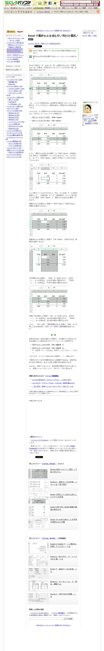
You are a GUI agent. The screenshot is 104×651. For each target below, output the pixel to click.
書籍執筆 (88, 123)
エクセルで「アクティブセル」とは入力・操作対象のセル (53, 383)
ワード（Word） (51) (15, 91)
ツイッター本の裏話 (13, 61)
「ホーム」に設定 (14, 40)
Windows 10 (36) (14, 115)
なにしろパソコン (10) (14, 157)
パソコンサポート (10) (14, 148)
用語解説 (47, 8)
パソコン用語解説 (51, 376)
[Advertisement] (52, 21)
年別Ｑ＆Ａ (9, 66)
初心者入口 (14, 8)
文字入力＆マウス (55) (16, 126)
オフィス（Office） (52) (14, 86)
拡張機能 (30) (13, 82)
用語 (89, 35)
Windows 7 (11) (13, 119)
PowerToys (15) (14, 128)
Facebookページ (35, 448)
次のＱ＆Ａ (66, 30)
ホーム (6, 8)
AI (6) (8, 95)
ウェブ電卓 (74, 8)
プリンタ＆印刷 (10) (15, 146)
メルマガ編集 (92, 120)
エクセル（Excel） (44, 12)
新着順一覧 (58, 30)
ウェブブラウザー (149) (14, 79)
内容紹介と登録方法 (14, 47)
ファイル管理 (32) (14, 124)
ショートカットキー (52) (16, 122)
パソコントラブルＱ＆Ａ (18, 11)
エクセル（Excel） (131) (16, 88)
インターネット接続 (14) (15, 106)
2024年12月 (53, 43)
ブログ (90, 8)
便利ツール (65, 8)
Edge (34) (12, 84)
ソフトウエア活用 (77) (14, 130)
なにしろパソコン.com (13, 35)
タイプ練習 (82, 8)
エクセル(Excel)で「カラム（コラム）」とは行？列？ (51, 380)
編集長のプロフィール (90, 102)
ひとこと (22, 8)
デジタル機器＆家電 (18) (15, 135)
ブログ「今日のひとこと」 (15, 55)
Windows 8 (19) (14, 117)
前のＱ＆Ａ (40, 30)
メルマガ (29, 8)
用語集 (95, 8)
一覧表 (94, 35)
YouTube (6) (12, 102)
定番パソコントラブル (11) (15, 150)
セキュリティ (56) (13, 108)
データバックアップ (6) (14, 133)
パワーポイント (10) (15, 93)
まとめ (84, 35)
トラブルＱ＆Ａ (38, 8)
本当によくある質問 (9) (16, 152)
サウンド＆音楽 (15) (15, 143)
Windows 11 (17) (14, 113)
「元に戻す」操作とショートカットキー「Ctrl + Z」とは (52, 386)
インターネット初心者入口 (15, 42)
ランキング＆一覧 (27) (14, 154)
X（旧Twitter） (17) (15, 104)
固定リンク (44, 43)
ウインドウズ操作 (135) (14, 111)
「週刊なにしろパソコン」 (15, 45)
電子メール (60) (14, 99)
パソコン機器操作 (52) (14, 141)
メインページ (49, 30)
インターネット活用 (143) (15, 97)
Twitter (72, 446)
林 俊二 (84, 115)
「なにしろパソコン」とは (15, 38)
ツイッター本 (56, 8)
